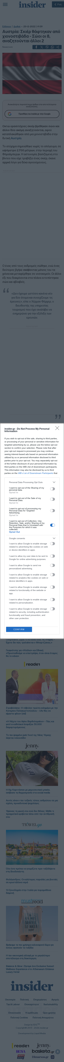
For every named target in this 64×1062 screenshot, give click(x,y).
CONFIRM (19, 629)
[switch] (52, 488)
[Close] (58, 429)
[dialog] (32, 531)
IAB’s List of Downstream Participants (35, 473)
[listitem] (32, 482)
